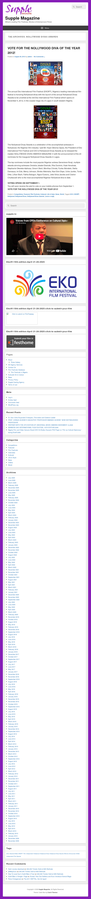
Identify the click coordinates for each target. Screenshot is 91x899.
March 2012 (12, 771)
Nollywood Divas (21, 196)
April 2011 (11, 798)
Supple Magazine (22, 18)
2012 (71, 194)
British (16, 853)
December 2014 (13, 729)
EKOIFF (76, 194)
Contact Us (12, 367)
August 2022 (12, 555)
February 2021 (13, 590)
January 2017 (12, 672)
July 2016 (11, 684)
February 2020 (13, 614)
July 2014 (11, 736)
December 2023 (13, 522)
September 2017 (13, 659)
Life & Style (51, 194)
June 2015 (11, 714)
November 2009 (13, 841)
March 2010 (12, 831)
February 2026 (13, 485)
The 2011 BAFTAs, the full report (35, 879)
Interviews (11, 452)
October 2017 (12, 657)
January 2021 (12, 592)
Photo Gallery (15, 362)
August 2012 (12, 761)
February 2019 (13, 627)
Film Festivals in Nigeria (19, 372)
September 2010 (13, 816)
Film (24, 853)
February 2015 (13, 724)
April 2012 (11, 769)
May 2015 (11, 716)
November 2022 (13, 550)
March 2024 (12, 515)
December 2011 (13, 778)
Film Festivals (35, 194)
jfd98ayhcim (12, 871)
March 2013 (12, 754)
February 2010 (13, 833)
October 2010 (12, 813)
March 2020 (12, 612)
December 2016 (13, 674)
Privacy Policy (13, 380)
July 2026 (11, 478)
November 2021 (13, 572)
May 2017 (11, 669)
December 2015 (13, 699)
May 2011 (11, 796)
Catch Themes (52, 892)
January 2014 (12, 749)
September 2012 (13, 759)
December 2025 (13, 488)
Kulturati (43, 194)
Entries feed (12, 400)
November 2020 (13, 597)
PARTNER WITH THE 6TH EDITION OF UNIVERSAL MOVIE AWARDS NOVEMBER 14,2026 (40, 425)
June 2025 (11, 492)
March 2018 (12, 647)
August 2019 (12, 622)
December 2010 (13, 808)
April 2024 (11, 512)
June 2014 (11, 739)
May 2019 (11, 624)
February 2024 (13, 517)
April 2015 (11, 719)
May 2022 (11, 562)
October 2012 (12, 756)
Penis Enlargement (14, 879)
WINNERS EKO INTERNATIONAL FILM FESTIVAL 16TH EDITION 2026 (33, 427)
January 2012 (12, 776)
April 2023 (11, 537)
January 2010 (12, 836)
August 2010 (12, 818)
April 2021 (11, 585)
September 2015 (13, 706)
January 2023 (12, 545)
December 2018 (13, 629)
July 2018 (11, 637)
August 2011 (12, 789)
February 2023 (13, 542)
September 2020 (13, 599)
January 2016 (12, 696)
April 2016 (11, 691)
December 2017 (13, 654)
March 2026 (12, 483)
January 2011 (12, 806)
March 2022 (12, 567)
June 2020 (11, 604)
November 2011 (13, 781)
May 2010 (11, 826)
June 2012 (11, 766)
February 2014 (13, 746)
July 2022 (11, 557)
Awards (12, 853)
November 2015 (13, 701)
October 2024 (12, 502)
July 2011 (11, 791)
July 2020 (11, 602)
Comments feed (13, 402)
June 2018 (11, 639)
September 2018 (13, 632)
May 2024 (11, 510)
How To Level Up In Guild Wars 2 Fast (21, 874)
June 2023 (11, 532)
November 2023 (13, 525)
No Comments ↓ (39, 57)
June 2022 (11, 560)
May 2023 (11, 535)
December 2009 (13, 838)
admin (30, 57)
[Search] (73, 7)
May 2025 (11, 495)
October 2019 (12, 619)
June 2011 (11, 793)
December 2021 (13, 570)
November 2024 (13, 500)
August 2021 (12, 580)
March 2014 (12, 744)
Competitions (18, 194)
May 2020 (11, 607)
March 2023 (12, 540)
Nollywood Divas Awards (35, 196)
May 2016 (11, 689)
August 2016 (12, 682)
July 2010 (11, 821)
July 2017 (11, 664)
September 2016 (13, 679)
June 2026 (11, 480)
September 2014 (13, 731)
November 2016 (13, 677)
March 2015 (12, 721)
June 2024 (11, 507)
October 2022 (12, 552)
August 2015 (12, 709)
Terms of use (12, 385)
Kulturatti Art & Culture (16, 375)
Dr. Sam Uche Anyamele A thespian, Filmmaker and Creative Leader (31, 417)
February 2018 (13, 649)
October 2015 (12, 704)
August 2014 (12, 734)
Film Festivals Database (16, 370)
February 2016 (13, 694)
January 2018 (12, 652)
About (10, 360)
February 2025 (13, 497)
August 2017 (12, 662)
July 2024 (11, 505)
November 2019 (13, 617)
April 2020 (11, 609)
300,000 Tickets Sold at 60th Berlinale (40, 869)
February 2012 (13, 774)
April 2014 (11, 741)
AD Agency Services (15, 365)
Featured (27, 194)
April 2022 (11, 565)
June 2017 (11, 667)
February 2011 (13, 803)
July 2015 (11, 711)
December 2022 (13, 547)
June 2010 (11, 823)
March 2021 (12, 587)
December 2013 (13, 751)
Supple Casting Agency (16, 382)
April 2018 (11, 644)
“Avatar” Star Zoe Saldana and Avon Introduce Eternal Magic (50, 876)
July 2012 (11, 764)
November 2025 (13, 490)
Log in (10, 397)
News (57, 194)
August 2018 (12, 634)
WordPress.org (13, 405)
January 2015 (12, 726)
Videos (10, 462)
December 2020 (13, 595)
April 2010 (11, 828)
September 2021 (13, 577)
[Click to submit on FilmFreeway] (22, 324)
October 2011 (12, 784)
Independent (29, 853)
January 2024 (12, 520)
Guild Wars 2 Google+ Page (17, 876)
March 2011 (12, 801)
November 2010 (13, 811)
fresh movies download (16, 869)
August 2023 (12, 527)
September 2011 (13, 786)
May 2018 (11, 642)
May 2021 (11, 582)
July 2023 (11, 530)
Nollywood (11, 196)
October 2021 (12, 575)
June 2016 (11, 686)
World (62, 194)
